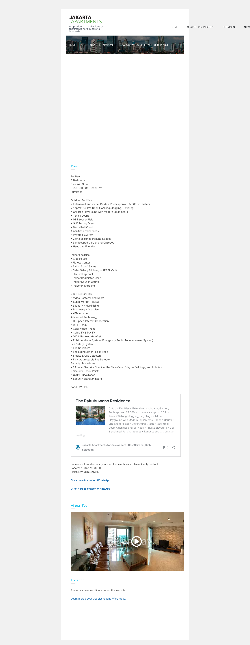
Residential (89, 44)
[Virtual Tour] (136, 541)
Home (174, 27)
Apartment (109, 44)
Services (229, 27)
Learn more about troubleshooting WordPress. (98, 598)
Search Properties (200, 27)
